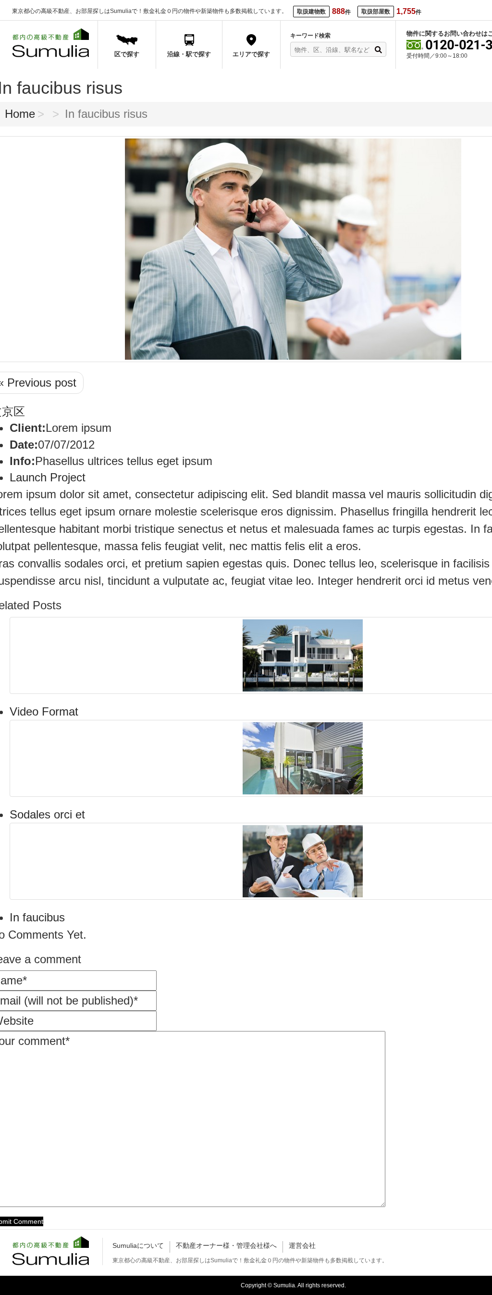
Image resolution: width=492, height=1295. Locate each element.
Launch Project (48, 477)
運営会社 (302, 1245)
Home (20, 113)
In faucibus (37, 917)
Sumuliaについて (138, 1245)
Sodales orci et (47, 814)
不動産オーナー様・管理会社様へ (226, 1245)
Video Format (44, 711)
